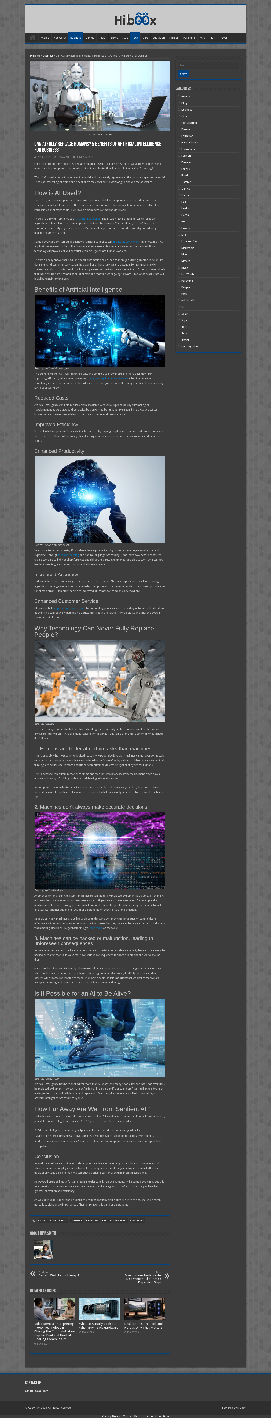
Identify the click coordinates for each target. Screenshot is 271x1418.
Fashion (174, 37)
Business (75, 37)
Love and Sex (189, 241)
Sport (114, 37)
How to (185, 228)
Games (90, 37)
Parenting (189, 37)
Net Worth (60, 37)
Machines (138, 1220)
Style (125, 37)
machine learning (68, 555)
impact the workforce (126, 241)
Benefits (77, 1220)
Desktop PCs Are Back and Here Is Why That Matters (143, 1325)
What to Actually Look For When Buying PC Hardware (98, 1325)
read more (96, 928)
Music (184, 267)
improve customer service (70, 608)
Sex (183, 307)
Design (185, 129)
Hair (183, 201)
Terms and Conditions (155, 1416)
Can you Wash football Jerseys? (59, 1274)
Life (183, 234)
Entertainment (189, 142)
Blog (184, 103)
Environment (188, 149)
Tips (212, 37)
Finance (186, 162)
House (185, 221)
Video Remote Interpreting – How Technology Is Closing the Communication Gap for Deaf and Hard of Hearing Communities (54, 1331)
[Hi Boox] (135, 18)
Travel (223, 37)
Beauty (185, 96)
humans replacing (115, 1220)
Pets (202, 37)
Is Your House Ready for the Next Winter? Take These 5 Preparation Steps (143, 1277)
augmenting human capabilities (109, 378)
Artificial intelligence (53, 1220)
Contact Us (130, 1416)
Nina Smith (44, 156)
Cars (145, 37)
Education (159, 37)
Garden (186, 195)
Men (184, 254)
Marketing (187, 247)
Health (102, 37)
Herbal (185, 215)
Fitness (185, 168)
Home (32, 37)
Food (184, 175)
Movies (185, 261)
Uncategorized (190, 346)
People (45, 37)
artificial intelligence (88, 218)
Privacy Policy (111, 1416)
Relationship (188, 300)
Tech (135, 37)
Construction (189, 122)
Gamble (186, 182)
